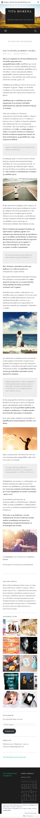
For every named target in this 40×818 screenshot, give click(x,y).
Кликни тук (9, 731)
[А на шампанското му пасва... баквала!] (28, 628)
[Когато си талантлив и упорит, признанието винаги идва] (11, 699)
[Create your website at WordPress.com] (20, 2)
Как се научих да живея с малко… (19, 51)
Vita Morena (20, 11)
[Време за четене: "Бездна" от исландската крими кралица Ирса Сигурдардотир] (28, 699)
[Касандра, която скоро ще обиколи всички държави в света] (28, 681)
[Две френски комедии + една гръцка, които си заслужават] (11, 628)
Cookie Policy (7, 810)
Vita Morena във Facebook (14, 757)
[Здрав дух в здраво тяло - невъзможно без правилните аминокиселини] (11, 664)
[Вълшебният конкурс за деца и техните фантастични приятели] (28, 664)
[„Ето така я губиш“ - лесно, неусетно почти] (11, 645)
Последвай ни (8, 715)
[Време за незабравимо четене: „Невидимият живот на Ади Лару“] (11, 681)
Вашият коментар (20, 53)
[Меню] (5, 31)
